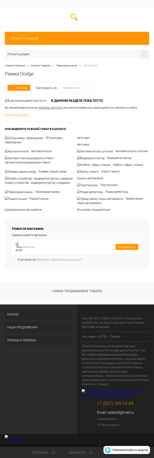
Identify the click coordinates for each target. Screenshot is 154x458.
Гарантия (55, 3)
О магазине (71, 3)
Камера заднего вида (52, 171)
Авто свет (83, 137)
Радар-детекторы (116, 191)
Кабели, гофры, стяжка (128, 164)
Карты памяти (110, 171)
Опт (114, 3)
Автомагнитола (41, 151)
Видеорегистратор (119, 158)
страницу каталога (50, 107)
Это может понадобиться (93, 209)
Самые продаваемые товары (77, 291)
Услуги (25, 3)
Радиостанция (39, 198)
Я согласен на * (50, 259)
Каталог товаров (24, 38)
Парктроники (109, 185)
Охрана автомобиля (90, 178)
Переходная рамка (47, 191)
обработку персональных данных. (58, 259)
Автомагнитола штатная (131, 151)
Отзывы (86, 3)
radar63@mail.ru (120, 412)
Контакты (101, 3)
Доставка (39, 3)
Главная (12, 3)
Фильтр (21, 88)
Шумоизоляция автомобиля (23, 209)
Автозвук (83, 144)
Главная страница (17, 114)
